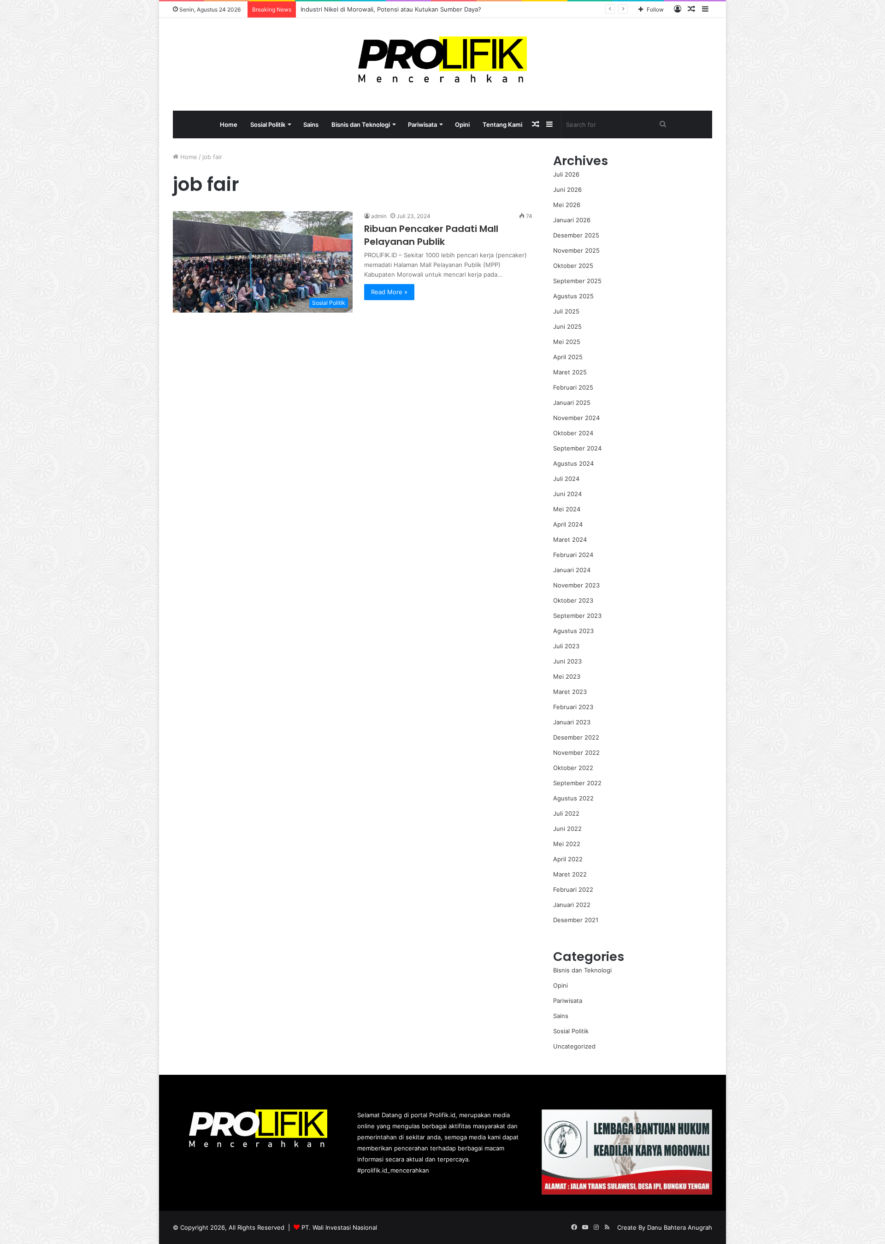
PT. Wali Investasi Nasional (339, 1227)
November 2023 (576, 585)
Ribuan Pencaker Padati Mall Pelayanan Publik (431, 235)
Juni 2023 (567, 661)
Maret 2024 (570, 539)
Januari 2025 (571, 402)
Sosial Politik (267, 124)
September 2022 (577, 783)
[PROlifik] (442, 59)
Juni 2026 (567, 189)
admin (379, 216)
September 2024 (577, 448)
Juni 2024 (567, 494)
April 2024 (568, 524)
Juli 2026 (566, 174)
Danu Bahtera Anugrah (679, 1227)
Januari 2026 (571, 220)
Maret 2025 (570, 372)
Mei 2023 (566, 676)
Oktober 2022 (573, 767)
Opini (462, 124)
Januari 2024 (571, 570)
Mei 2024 (566, 509)
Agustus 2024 (573, 463)
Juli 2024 (566, 478)
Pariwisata (422, 124)
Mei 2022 (566, 843)
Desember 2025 (576, 235)
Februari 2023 (573, 707)
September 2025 (577, 280)
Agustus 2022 (573, 798)
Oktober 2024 (573, 433)
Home (228, 124)
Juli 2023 (566, 646)
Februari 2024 (573, 554)
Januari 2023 (571, 722)
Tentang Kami (502, 124)
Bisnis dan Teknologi (360, 124)
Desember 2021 (575, 920)
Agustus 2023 (573, 630)
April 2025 (568, 357)
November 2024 (576, 417)
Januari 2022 (571, 904)
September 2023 (577, 615)
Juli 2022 (566, 813)
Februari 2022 (573, 889)
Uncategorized (574, 1046)
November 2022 (576, 752)
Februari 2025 (573, 387)
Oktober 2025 (573, 265)
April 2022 (568, 859)
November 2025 (576, 250)
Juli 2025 (566, 311)
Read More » (389, 292)
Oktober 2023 (573, 600)
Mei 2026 (566, 204)
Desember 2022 (576, 737)
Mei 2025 (566, 341)
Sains (311, 124)
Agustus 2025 (573, 296)
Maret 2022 (570, 874)
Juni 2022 (567, 828)
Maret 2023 (570, 691)
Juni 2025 (567, 326)
